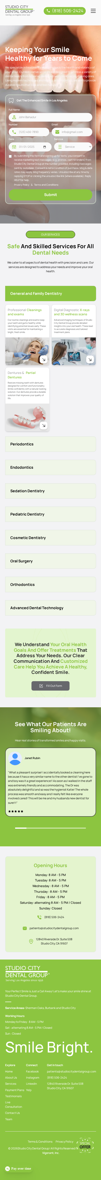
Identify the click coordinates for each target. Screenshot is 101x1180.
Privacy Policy (21, 184)
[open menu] (93, 11)
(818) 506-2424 (57, 1078)
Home (9, 1071)
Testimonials (13, 1096)
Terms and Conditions (46, 184)
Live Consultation (13, 1104)
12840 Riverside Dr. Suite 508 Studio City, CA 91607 (54, 941)
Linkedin (31, 1084)
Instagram (32, 1078)
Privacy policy (64, 1142)
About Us (11, 1078)
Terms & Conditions (40, 1142)
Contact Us (12, 1113)
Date (11, 139)
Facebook (32, 1071)
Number (13, 124)
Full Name (14, 109)
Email (55, 124)
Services (10, 1084)
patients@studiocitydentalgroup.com (54, 928)
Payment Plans (14, 1090)
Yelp (28, 1090)
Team (8, 1119)
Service (58, 139)
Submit (50, 194)
